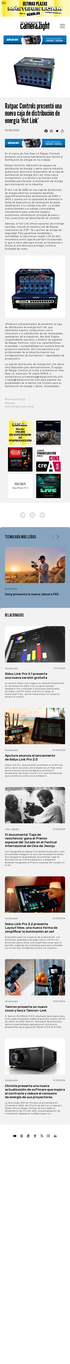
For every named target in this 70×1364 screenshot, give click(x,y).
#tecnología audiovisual (19, 406)
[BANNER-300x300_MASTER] (21, 459)
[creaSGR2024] (49, 459)
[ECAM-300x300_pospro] (21, 433)
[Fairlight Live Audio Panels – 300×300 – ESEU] (49, 486)
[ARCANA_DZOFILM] (49, 433)
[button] (58, 537)
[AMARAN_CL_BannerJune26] (35, 39)
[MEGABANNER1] (35, 8)
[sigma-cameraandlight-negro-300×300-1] (21, 486)
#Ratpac (10, 403)
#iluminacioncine (15, 399)
